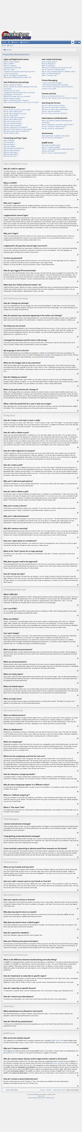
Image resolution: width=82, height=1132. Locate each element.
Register (11, 45)
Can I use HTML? (9, 142)
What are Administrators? (49, 62)
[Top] (77, 179)
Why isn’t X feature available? (51, 147)
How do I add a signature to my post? (15, 113)
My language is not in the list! (13, 94)
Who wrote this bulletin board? (51, 145)
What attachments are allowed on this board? (56, 136)
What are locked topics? (11, 154)
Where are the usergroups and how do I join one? (57, 67)
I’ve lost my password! (11, 73)
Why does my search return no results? (54, 107)
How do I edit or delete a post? (13, 111)
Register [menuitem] (79, 43)
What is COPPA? (9, 64)
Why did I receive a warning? (12, 125)
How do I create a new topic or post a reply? (17, 110)
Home (4, 42)
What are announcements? (12, 150)
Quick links (9, 43)
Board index (8, 49)
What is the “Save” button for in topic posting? (18, 129)
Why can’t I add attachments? (13, 123)
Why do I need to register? (12, 62)
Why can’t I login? (9, 69)
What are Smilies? (9, 144)
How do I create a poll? (11, 115)
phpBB (46, 357)
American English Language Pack (36, 1097)
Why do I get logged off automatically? (15, 75)
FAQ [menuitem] (73, 43)
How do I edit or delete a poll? (13, 119)
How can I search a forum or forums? (53, 105)
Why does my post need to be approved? (16, 131)
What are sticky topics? (11, 152)
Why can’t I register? (10, 66)
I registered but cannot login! (12, 67)
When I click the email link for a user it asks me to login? (21, 102)
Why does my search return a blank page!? (55, 109)
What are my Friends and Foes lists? (53, 96)
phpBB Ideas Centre (12, 1053)
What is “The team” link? (49, 75)
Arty (43, 1096)
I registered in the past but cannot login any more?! (19, 71)
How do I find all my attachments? (52, 138)
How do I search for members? (51, 111)
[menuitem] (58, 1090)
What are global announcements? (14, 148)
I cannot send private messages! (52, 83)
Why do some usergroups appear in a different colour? (58, 71)
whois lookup (58, 1063)
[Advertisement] (41, 15)
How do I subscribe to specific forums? (54, 126)
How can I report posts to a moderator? (16, 127)
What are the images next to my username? (17, 96)
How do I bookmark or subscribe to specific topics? (57, 124)
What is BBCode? (9, 140)
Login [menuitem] (76, 43)
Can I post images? (10, 146)
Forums (16, 42)
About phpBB (63, 1042)
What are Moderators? (48, 64)
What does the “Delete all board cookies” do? (17, 77)
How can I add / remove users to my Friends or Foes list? (59, 98)
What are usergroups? (48, 66)
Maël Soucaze (50, 1097)
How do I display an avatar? (12, 98)
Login (4, 45)
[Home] (16, 35)
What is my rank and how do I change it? (16, 100)
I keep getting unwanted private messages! (55, 85)
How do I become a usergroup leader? (53, 69)
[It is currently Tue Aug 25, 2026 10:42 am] (77, 49)
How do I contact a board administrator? (54, 153)
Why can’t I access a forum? (12, 121)
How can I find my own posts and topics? (54, 113)
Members (25, 42)
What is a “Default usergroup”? (51, 73)
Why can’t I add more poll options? (14, 117)
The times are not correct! (12, 90)
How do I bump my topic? (11, 133)
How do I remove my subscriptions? (53, 128)
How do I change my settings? (13, 85)
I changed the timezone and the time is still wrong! (19, 92)
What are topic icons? (10, 156)
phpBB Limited (55, 1040)
